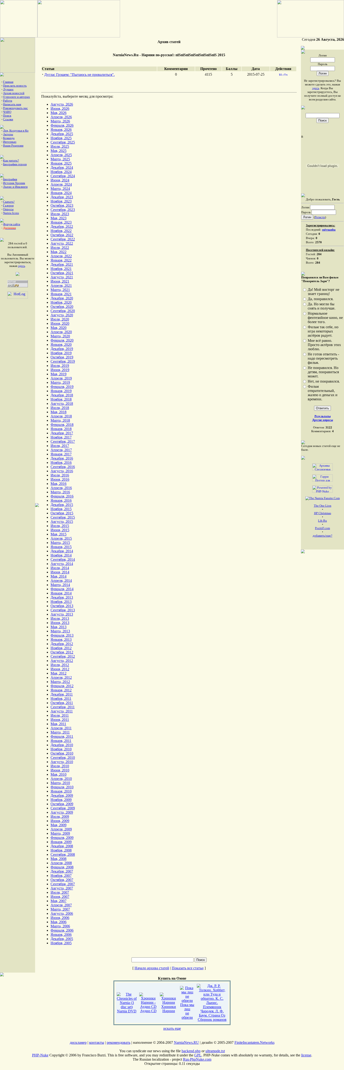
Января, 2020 (61, 345)
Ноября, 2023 (61, 201)
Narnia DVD (126, 1011)
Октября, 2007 (62, 880)
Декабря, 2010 (62, 745)
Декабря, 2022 (62, 227)
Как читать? (11, 160)
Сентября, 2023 (63, 210)
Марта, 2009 (60, 833)
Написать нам (12, 104)
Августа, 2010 (62, 762)
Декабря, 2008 (62, 846)
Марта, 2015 (60, 543)
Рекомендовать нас (15, 108)
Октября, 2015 (62, 513)
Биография (10, 179)
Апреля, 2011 (61, 728)
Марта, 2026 (60, 121)
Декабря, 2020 (62, 298)
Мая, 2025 (58, 151)
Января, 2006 (61, 935)
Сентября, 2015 (63, 517)
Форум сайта (11, 224)
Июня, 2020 (60, 323)
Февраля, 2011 (62, 736)
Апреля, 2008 (61, 863)
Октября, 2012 (62, 652)
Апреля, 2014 (61, 581)
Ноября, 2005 (61, 943)
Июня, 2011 (60, 720)
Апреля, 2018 (61, 416)
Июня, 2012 (60, 669)
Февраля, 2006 (62, 930)
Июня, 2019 (60, 370)
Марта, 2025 (60, 159)
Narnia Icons (11, 213)
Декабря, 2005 (62, 939)
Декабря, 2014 (62, 551)
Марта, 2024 (60, 189)
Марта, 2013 (60, 631)
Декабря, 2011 (62, 694)
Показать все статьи (188, 968)
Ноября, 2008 (61, 850)
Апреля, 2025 (61, 155)
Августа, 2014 (62, 564)
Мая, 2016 (58, 484)
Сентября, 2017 (63, 441)
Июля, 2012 (60, 665)
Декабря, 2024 (62, 168)
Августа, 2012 (62, 661)
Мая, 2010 (58, 774)
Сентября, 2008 (63, 854)
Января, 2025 (61, 163)
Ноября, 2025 (61, 138)
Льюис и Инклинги (15, 186)
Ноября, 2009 (61, 800)
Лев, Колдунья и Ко (16, 130)
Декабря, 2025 (62, 134)
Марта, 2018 (60, 420)
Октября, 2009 (62, 804)
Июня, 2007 (60, 897)
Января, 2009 (61, 842)
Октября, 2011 (62, 703)
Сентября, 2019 (63, 361)
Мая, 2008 (58, 859)
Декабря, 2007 (62, 871)
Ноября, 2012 (61, 648)
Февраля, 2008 (62, 867)
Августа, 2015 (62, 522)
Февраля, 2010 (62, 787)
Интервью (9, 142)
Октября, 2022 (62, 235)
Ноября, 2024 (61, 172)
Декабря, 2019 (62, 349)
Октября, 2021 (62, 273)
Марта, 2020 (60, 336)
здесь (21, 266)
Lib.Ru (322, 520)
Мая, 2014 (58, 576)
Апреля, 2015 (61, 538)
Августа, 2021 (62, 277)
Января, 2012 (61, 690)
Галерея (8, 205)
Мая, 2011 (58, 724)
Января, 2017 (61, 454)
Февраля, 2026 (62, 125)
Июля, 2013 (60, 618)
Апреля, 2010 (61, 779)
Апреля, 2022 (61, 256)
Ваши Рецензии (13, 145)
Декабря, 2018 (62, 395)
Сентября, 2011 (63, 707)
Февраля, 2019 (62, 387)
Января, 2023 (61, 222)
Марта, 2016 (60, 492)
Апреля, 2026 (61, 117)
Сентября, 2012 (63, 656)
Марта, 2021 (60, 290)
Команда (9, 138)
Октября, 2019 (62, 357)
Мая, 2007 (58, 901)
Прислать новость (15, 85)
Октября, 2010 (62, 753)
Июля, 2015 (60, 526)
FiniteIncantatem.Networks (254, 1042)
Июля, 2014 (60, 568)
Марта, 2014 (60, 585)
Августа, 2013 (62, 614)
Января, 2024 (61, 193)
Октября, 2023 (62, 205)
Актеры (8, 134)
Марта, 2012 (60, 682)
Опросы (8, 209)
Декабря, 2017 (62, 433)
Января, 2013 (61, 640)
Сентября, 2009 (63, 808)
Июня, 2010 (60, 770)
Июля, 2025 (60, 146)
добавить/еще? (322, 535)
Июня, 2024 (60, 180)
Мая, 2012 (58, 673)
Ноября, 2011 (61, 699)
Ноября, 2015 (61, 509)
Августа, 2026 (62, 104)
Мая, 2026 (58, 113)
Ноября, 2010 (61, 749)
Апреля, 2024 (61, 184)
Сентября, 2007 (63, 884)
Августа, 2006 (62, 913)
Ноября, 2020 (61, 302)
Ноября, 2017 (61, 437)
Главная (8, 82)
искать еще (172, 1028)
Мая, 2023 (58, 218)
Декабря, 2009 (62, 795)
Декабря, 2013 (62, 597)
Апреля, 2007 (61, 905)
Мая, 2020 (58, 328)
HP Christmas (322, 513)
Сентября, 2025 (63, 142)
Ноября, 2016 (61, 463)
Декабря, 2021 (62, 264)
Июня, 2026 (60, 109)
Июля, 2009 (60, 817)
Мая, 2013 (58, 627)
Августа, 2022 (62, 243)
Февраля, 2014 (62, 589)
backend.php (191, 1051)
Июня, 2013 (60, 623)
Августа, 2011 (62, 711)
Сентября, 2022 (63, 239)
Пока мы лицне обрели (187, 1011)
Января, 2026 (61, 130)
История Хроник (14, 183)
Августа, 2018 (62, 404)
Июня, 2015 (60, 530)
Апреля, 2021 (61, 286)
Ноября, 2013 (61, 602)
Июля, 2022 (60, 248)
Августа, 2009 (62, 812)
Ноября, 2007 (61, 876)
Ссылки (8, 119)
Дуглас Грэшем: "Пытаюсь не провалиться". (79, 75)
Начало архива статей (152, 968)
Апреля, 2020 (61, 332)
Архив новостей (13, 93)
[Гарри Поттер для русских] (322, 477)
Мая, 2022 (58, 252)
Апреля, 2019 (61, 378)
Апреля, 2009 (61, 829)
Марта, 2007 (60, 909)
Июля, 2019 (60, 366)
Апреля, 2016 (61, 488)
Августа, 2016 (62, 471)
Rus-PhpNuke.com (197, 1059)
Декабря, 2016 (62, 458)
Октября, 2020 (62, 307)
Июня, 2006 (60, 918)
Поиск (7, 115)
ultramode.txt (215, 1051)
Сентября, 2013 (63, 610)
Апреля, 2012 (61, 677)
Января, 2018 (61, 429)
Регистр (320, 217)
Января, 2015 (61, 547)
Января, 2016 (61, 500)
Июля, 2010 (60, 766)
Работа (7, 100)
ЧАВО (7, 112)
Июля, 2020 (60, 319)
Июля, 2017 (60, 446)
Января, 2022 (61, 260)
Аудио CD (148, 1011)
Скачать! (9, 201)
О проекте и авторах (16, 97)
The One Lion (322, 505)
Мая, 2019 (58, 374)
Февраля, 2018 (62, 425)
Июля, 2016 (60, 475)
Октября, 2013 (62, 606)
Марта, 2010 (60, 783)
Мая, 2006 (58, 922)
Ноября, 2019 (61, 353)
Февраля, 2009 (62, 838)
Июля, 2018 (60, 408)
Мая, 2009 (58, 825)
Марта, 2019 (60, 382)
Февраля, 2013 (62, 635)
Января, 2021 (61, 294)
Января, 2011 (61, 741)
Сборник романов (212, 1020)
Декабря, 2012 (62, 644)
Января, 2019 (61, 391)
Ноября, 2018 (61, 399)
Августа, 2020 (62, 315)
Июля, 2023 (60, 214)
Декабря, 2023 (62, 197)
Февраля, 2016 (62, 496)
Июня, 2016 (60, 479)
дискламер (78, 1042)
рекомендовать (118, 1042)
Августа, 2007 (62, 888)
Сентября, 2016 (63, 467)
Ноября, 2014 (61, 555)
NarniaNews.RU (186, 1042)
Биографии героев (15, 164)
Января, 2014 (61, 593)
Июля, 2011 (60, 715)
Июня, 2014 (60, 572)
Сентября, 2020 (63, 311)
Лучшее (8, 89)
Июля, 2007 (60, 892)
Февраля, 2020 (62, 340)
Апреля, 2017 (61, 450)
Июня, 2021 (60, 281)
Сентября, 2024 (63, 176)
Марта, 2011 (60, 732)
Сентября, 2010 (63, 758)
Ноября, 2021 (61, 269)
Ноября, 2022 (61, 231)
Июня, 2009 (60, 821)
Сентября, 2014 (63, 559)
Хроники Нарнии (168, 1009)
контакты (96, 1042)
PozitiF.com (322, 528)
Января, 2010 (61, 791)
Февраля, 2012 (62, 686)
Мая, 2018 (58, 412)
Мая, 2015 (58, 534)
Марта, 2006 (60, 926)
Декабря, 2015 (62, 505)
